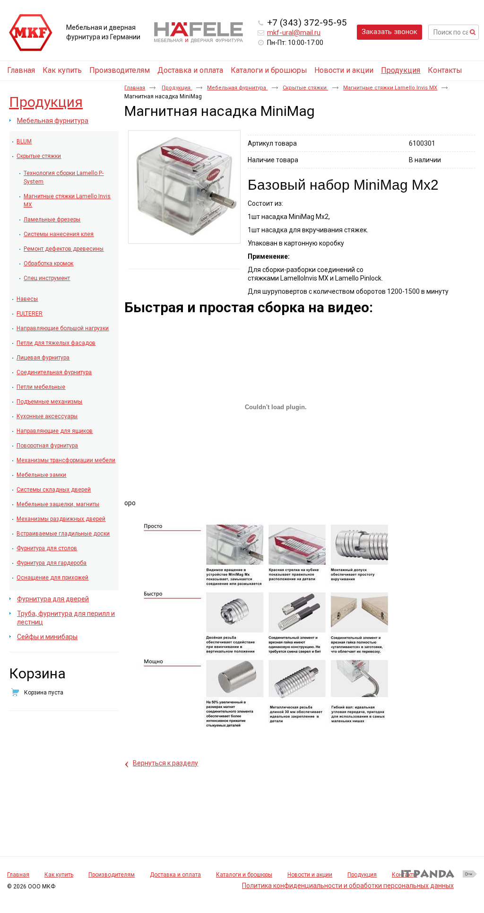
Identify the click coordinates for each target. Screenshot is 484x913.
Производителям (111, 874)
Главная (134, 88)
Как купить (58, 874)
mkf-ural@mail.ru (293, 32)
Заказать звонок (389, 31)
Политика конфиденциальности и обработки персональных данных (348, 885)
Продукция (400, 70)
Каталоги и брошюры (244, 874)
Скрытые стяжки (305, 88)
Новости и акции (309, 874)
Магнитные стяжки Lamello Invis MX (390, 88)
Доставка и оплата (175, 874)
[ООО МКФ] (30, 33)
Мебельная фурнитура (237, 88)
